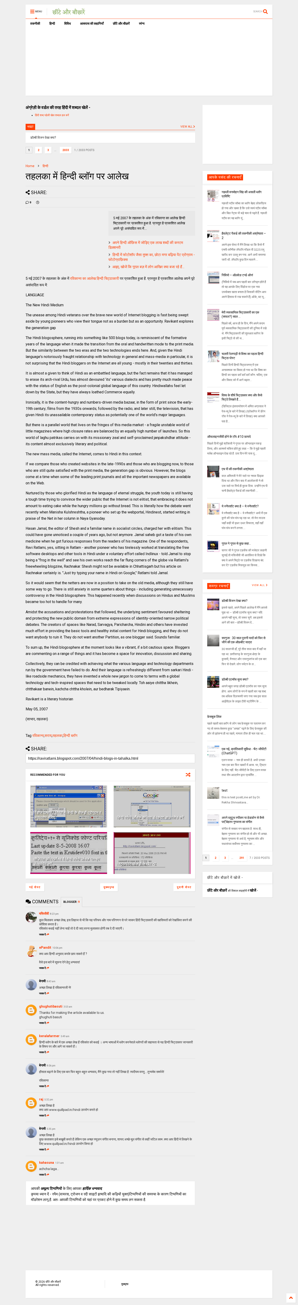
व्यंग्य (142, 23)
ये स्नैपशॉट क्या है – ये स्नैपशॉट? (240, 506)
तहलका (57, 735)
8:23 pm (54, 914)
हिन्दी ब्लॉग (70, 735)
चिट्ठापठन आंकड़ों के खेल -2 (136, 864)
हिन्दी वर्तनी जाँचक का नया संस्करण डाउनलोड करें (150, 817)
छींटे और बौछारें (121, 23)
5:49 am (65, 1036)
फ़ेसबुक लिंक (214, 716)
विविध (67, 23)
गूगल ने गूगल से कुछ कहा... (236, 543)
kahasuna (46, 1162)
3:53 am (68, 1006)
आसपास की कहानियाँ (92, 23)
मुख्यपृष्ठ (109, 887)
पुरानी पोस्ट (184, 887)
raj (41, 1099)
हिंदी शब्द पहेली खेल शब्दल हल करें (52, 115)
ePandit (45, 947)
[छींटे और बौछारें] (69, 13)
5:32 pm (48, 1099)
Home (30, 166)
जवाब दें (42, 934)
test (224, 790)
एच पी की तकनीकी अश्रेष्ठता (238, 469)
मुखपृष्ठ (124, 1284)
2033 (65, 150)
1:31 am (59, 1163)
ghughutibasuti (50, 1006)
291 (241, 858)
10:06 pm (57, 948)
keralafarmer (49, 1036)
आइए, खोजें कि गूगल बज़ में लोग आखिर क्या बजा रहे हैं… (148, 267)
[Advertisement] (149, 63)
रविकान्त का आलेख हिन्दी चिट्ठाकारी (94, 278)
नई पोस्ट (35, 887)
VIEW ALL (186, 126)
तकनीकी (35, 23)
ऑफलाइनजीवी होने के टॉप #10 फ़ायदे (229, 436)
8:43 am (51, 981)
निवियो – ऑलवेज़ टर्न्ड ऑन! (237, 275)
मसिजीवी (44, 913)
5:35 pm (51, 1129)
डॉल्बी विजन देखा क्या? (234, 601)
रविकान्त (38, 735)
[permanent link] (37, 202)
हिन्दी (52, 23)
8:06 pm (51, 1065)
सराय (48, 735)
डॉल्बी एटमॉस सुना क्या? (235, 679)
